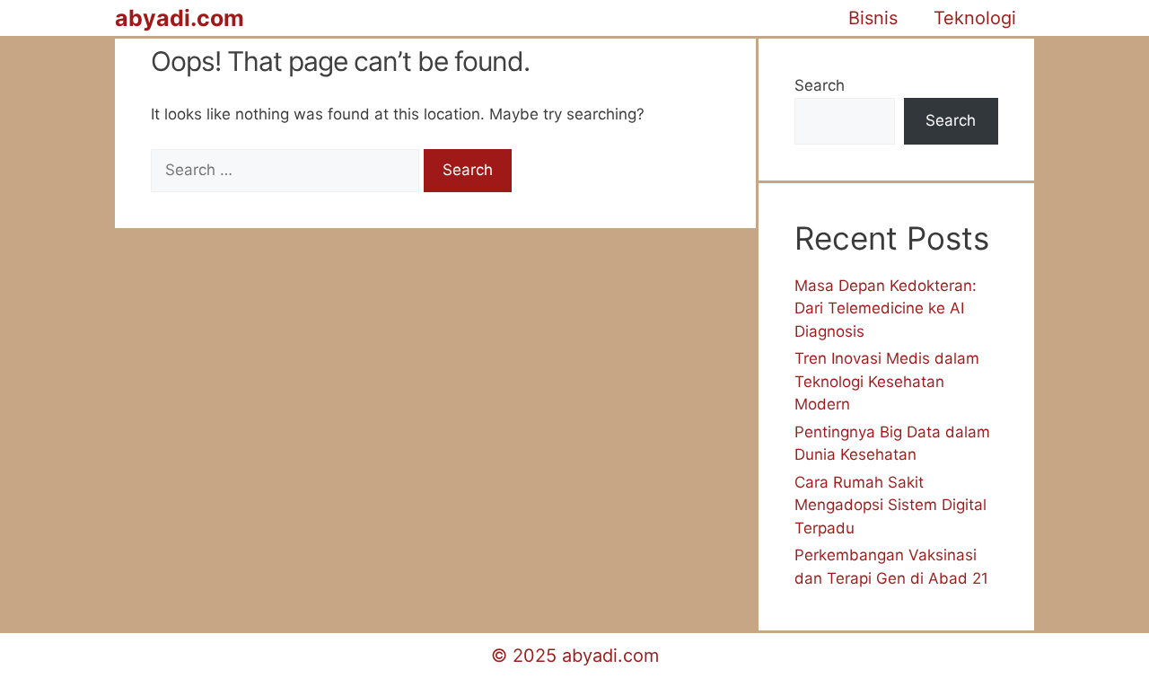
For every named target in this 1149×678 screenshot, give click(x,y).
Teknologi (975, 18)
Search (819, 85)
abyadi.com (179, 17)
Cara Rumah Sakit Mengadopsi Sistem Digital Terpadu (890, 505)
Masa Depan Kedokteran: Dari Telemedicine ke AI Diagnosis (885, 308)
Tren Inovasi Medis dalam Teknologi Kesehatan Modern (886, 381)
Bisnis (873, 18)
